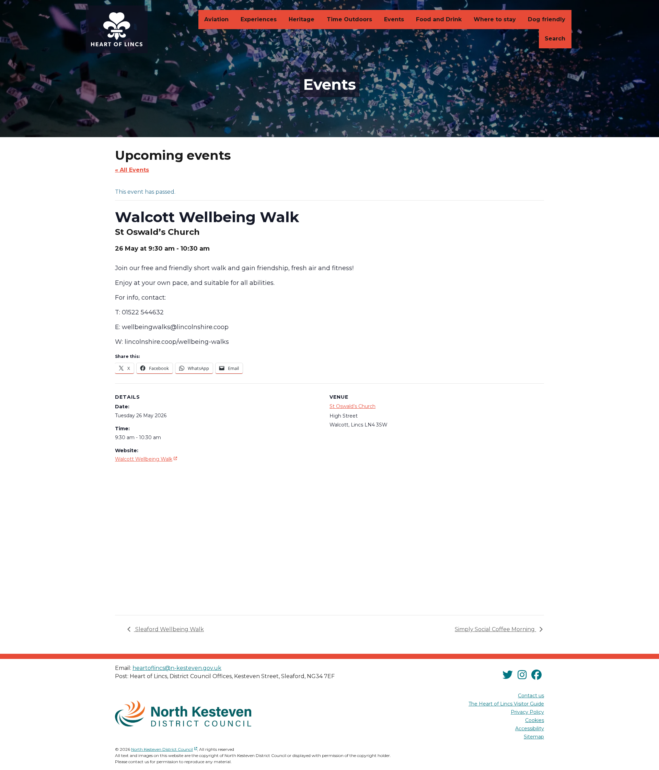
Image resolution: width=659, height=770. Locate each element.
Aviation (216, 19)
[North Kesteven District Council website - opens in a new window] (183, 713)
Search (555, 38)
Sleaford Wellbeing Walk (169, 629)
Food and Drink (439, 19)
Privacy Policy (527, 712)
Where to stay (495, 19)
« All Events (132, 170)
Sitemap (534, 737)
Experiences (259, 19)
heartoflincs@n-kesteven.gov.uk (176, 668)
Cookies (534, 720)
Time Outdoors (349, 19)
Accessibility (529, 728)
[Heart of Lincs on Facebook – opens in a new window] (536, 675)
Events (394, 19)
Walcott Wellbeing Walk (146, 459)
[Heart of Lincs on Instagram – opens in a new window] (522, 675)
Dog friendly (546, 19)
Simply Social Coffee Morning (495, 629)
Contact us (531, 696)
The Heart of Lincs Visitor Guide (506, 704)
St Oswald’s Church (352, 406)
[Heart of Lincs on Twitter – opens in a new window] (507, 675)
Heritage (301, 19)
